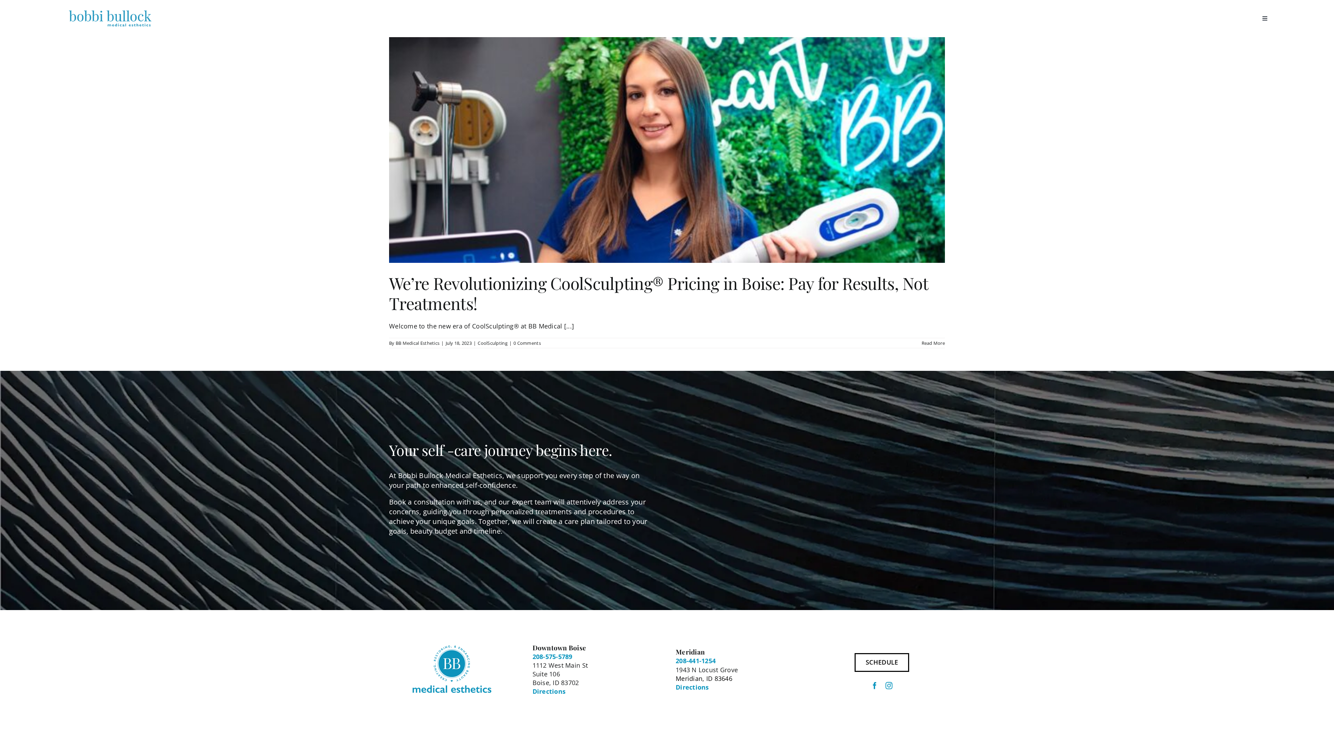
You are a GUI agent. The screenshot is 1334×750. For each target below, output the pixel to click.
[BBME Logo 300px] (110, 10)
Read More (933, 343)
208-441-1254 (696, 661)
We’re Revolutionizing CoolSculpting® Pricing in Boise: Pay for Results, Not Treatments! (658, 293)
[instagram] (889, 685)
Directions (549, 691)
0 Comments (527, 343)
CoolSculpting (493, 343)
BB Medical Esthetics (417, 343)
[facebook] (874, 685)
